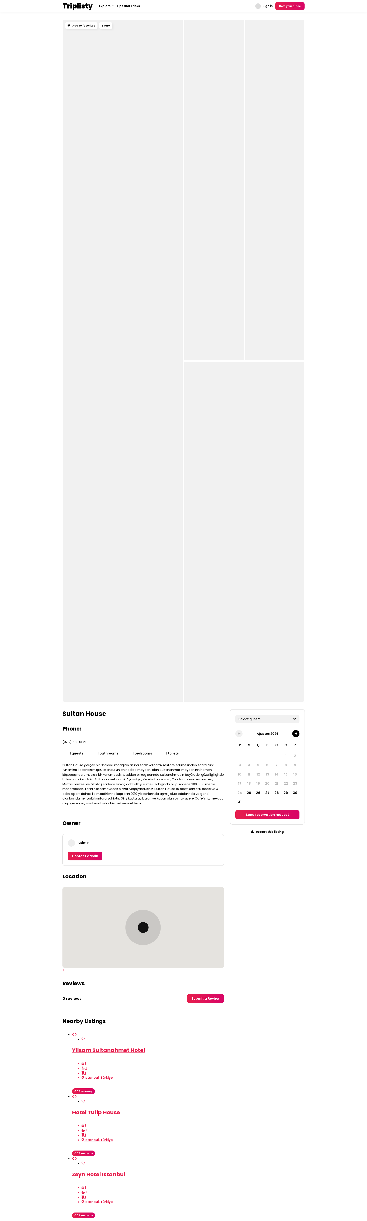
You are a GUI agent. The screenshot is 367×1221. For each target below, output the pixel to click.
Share (106, 25)
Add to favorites (83, 25)
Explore (105, 6)
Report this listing (269, 832)
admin (83, 842)
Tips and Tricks (128, 6)
